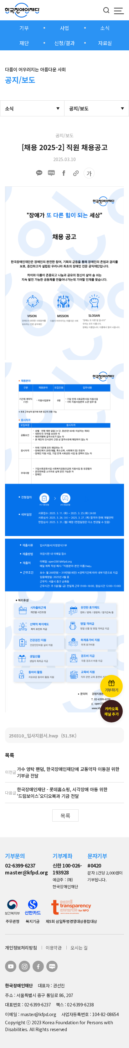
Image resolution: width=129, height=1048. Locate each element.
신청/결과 (64, 43)
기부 (24, 28)
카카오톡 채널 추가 (111, 711)
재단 (24, 43)
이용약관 (53, 947)
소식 (105, 28)
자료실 (105, 43)
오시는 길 (78, 947)
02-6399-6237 (20, 865)
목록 (65, 815)
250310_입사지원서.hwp (42, 735)
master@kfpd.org (26, 872)
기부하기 (111, 689)
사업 (64, 28)
